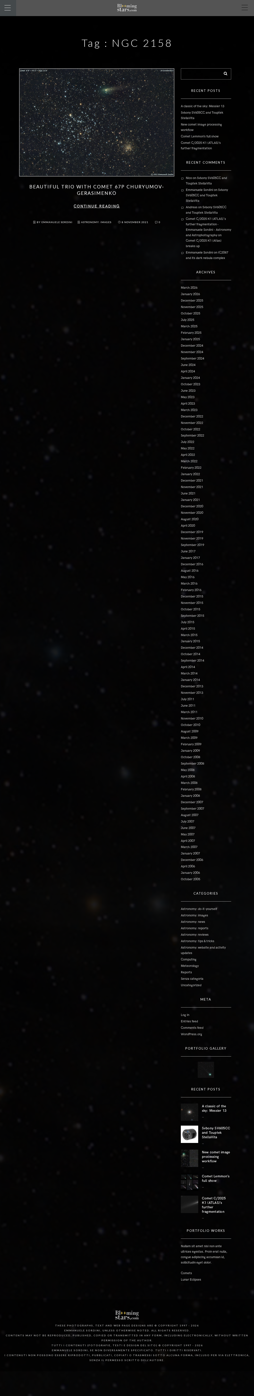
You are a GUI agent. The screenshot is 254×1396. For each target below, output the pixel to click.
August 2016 (189, 571)
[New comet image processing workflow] (189, 1158)
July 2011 (187, 699)
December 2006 (192, 860)
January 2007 (190, 853)
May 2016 (187, 577)
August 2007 (189, 815)
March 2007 (189, 847)
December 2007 (192, 802)
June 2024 (188, 365)
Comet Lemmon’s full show (200, 136)
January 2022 (190, 474)
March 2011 (189, 712)
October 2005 (190, 879)
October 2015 (190, 609)
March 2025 (189, 326)
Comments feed (192, 1028)
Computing (188, 959)
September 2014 (192, 661)
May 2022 (187, 448)
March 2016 (189, 584)
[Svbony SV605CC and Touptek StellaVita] (189, 1134)
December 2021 (192, 481)
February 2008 (191, 789)
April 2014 (188, 667)
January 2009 (190, 751)
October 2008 (190, 757)
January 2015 (190, 641)
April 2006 (188, 866)
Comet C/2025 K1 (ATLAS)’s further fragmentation (214, 1205)
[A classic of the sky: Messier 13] (189, 1112)
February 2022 (191, 468)
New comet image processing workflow (216, 1156)
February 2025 (191, 333)
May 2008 (187, 770)
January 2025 (190, 339)
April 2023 (188, 404)
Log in (185, 1015)
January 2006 (190, 873)
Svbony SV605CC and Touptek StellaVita (207, 195)
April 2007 (188, 841)
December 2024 (192, 346)
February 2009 (191, 744)
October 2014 (190, 654)
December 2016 (192, 564)
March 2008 (189, 783)
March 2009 (189, 738)
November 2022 (192, 423)
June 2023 (188, 391)
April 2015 (188, 629)
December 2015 (192, 596)
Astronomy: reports (194, 928)
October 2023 (190, 384)
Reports (186, 972)
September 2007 (192, 809)
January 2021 (190, 500)
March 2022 (189, 461)
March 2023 (189, 410)
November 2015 (192, 603)
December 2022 (192, 416)
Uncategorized (191, 985)
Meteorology (190, 966)
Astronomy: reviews (195, 935)
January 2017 (190, 558)
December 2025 (192, 301)
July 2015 (187, 622)
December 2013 (192, 686)
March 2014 (189, 673)
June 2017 (188, 551)
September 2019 (192, 545)
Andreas (191, 207)
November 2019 (192, 539)
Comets (186, 1273)
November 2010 (192, 719)
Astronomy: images (96, 222)
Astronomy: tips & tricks (197, 941)
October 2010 (190, 725)
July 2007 (187, 822)
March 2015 (189, 635)
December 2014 (192, 648)
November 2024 (192, 352)
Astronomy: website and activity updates (203, 950)
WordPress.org (191, 1034)
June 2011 (188, 706)
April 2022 (188, 455)
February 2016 (191, 590)
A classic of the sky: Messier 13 (202, 106)
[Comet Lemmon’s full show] (189, 1182)
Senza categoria (192, 979)
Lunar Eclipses (191, 1280)
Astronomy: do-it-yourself (199, 909)
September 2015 (192, 616)
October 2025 (190, 313)
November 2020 (192, 513)
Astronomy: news (193, 922)
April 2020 (188, 526)
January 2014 (190, 680)
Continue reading (97, 206)
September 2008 (192, 764)
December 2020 (192, 506)
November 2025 (192, 307)
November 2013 (192, 693)
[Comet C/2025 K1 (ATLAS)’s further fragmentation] (189, 1204)
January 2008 (190, 796)
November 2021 (192, 487)
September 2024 (192, 359)
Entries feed (189, 1021)
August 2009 (189, 731)
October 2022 (190, 429)
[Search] (223, 73)
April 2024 (188, 371)
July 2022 (187, 442)
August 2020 (189, 519)
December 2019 (192, 532)
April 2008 (188, 776)
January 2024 (190, 378)
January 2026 (190, 294)
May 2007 (187, 834)
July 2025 (187, 320)
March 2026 (189, 288)
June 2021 (188, 493)
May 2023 (187, 397)
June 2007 (188, 828)
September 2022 (192, 436)
